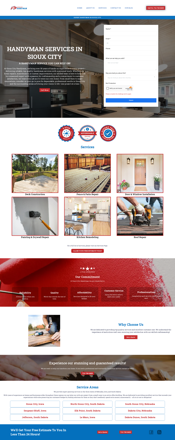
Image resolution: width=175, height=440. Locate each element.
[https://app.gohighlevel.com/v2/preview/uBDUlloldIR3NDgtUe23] (19, 8)
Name (108, 29)
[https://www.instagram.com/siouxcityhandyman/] (159, 432)
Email (108, 39)
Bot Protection (111, 83)
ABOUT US (90, 8)
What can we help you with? (115, 58)
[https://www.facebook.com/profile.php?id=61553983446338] (151, 432)
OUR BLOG (129, 8)
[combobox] (131, 77)
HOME (79, 8)
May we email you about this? (116, 73)
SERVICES (102, 8)
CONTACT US (115, 8)
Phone (108, 49)
